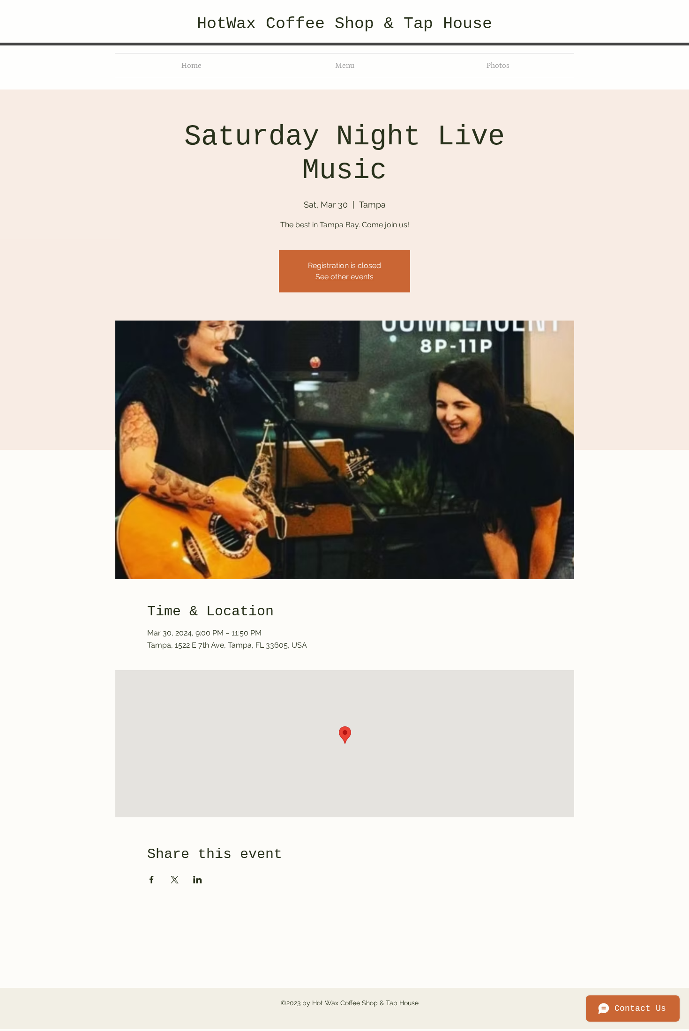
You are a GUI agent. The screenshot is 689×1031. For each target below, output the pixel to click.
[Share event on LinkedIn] (197, 879)
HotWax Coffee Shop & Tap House (344, 24)
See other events (344, 276)
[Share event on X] (174, 879)
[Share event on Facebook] (151, 879)
